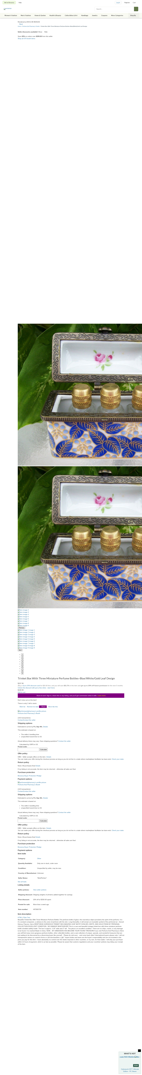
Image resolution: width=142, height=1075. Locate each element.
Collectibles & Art (71, 15)
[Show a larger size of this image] (23, 610)
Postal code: (22, 747)
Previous (21, 628)
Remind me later (33, 707)
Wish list (22, 707)
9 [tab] (22, 673)
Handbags (84, 15)
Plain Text (26, 917)
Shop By (133, 15)
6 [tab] (22, 666)
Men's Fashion (26, 15)
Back (21, 24)
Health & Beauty (55, 15)
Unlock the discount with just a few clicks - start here (36, 688)
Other (39, 858)
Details (45, 727)
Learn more (101, 695)
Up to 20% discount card (31, 685)
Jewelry (94, 15)
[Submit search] (136, 9)
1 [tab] (22, 654)
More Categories (117, 15)
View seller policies (39, 890)
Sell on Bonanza (9, 2)
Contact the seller (64, 741)
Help (20, 2)
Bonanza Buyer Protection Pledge (29, 776)
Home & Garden (40, 15)
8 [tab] (22, 671)
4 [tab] (22, 661)
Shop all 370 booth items (26, 38)
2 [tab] (22, 657)
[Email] (23, 709)
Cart (134, 2)
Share (43, 707)
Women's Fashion (11, 15)
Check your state (118, 759)
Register (127, 2)
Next (20, 650)
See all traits (22, 882)
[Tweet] (20, 709)
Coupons (104, 15)
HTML (20, 917)
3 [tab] (22, 659)
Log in (118, 2)
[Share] (18, 709)
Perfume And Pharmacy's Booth (30, 26)
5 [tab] (22, 664)
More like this (53, 707)
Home (19, 26)
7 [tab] (22, 668)
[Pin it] (22, 709)
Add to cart (21, 692)
